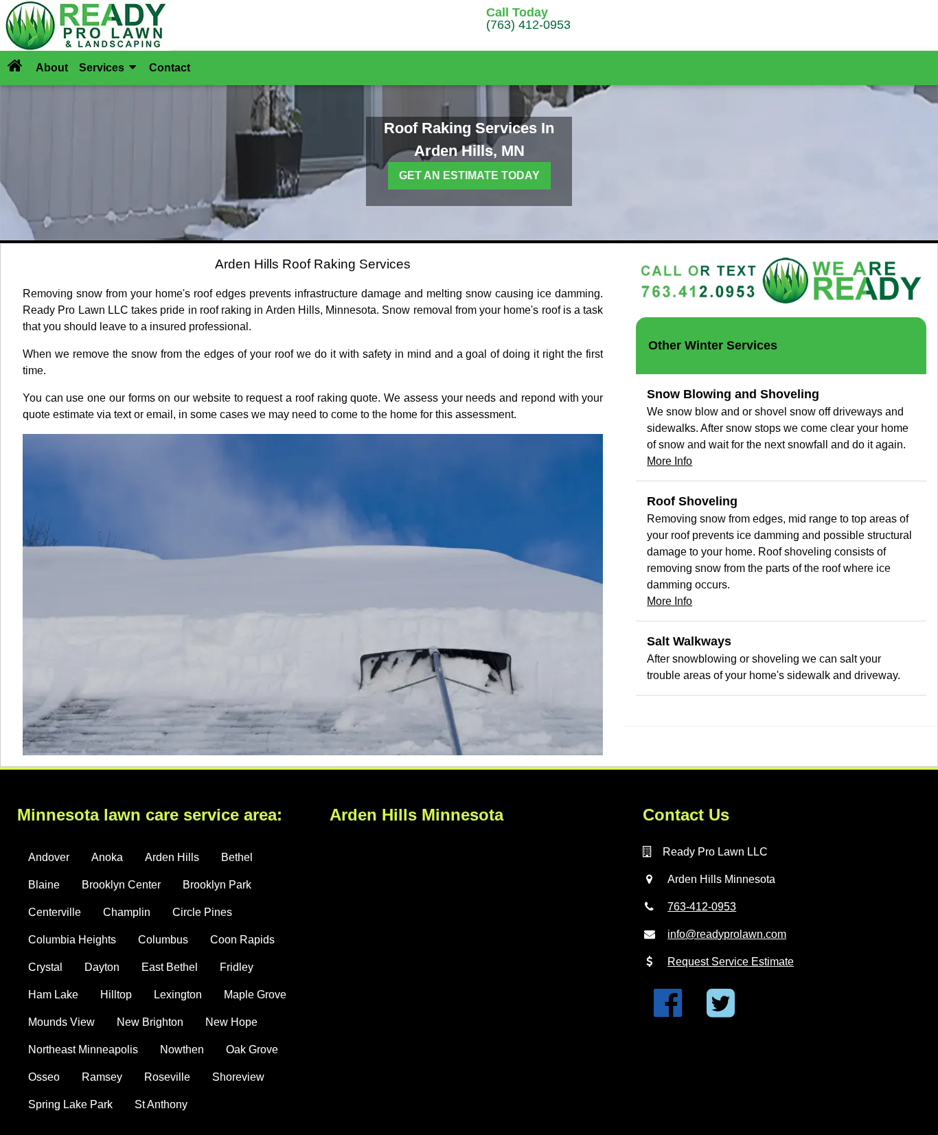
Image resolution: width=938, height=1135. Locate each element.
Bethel (237, 857)
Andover (48, 857)
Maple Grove (255, 994)
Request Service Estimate (730, 961)
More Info (669, 461)
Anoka (107, 857)
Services (103, 67)
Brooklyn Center (121, 885)
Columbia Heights (72, 939)
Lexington (178, 994)
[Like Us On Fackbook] (668, 1011)
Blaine (44, 885)
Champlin (126, 912)
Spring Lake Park (70, 1104)
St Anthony (161, 1104)
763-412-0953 (701, 907)
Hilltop (116, 994)
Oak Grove (252, 1049)
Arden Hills (172, 857)
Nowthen (182, 1049)
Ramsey (102, 1077)
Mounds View (61, 1022)
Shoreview (238, 1077)
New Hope (231, 1022)
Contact (169, 67)
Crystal (45, 967)
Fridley (236, 967)
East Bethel (169, 967)
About (52, 67)
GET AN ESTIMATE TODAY (469, 175)
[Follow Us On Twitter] (721, 1011)
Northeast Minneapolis (83, 1049)
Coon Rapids (242, 939)
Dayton (101, 967)
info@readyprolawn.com (726, 934)
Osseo (44, 1077)
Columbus (163, 939)
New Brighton (150, 1022)
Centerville (54, 912)
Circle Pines (202, 912)
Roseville (167, 1077)
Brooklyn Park (217, 885)
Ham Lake (53, 994)
